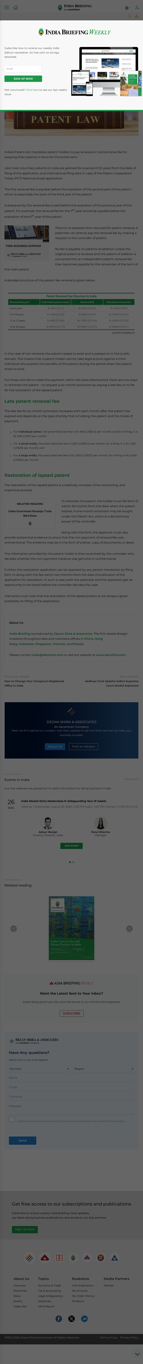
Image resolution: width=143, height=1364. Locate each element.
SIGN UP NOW (23, 78)
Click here (32, 90)
